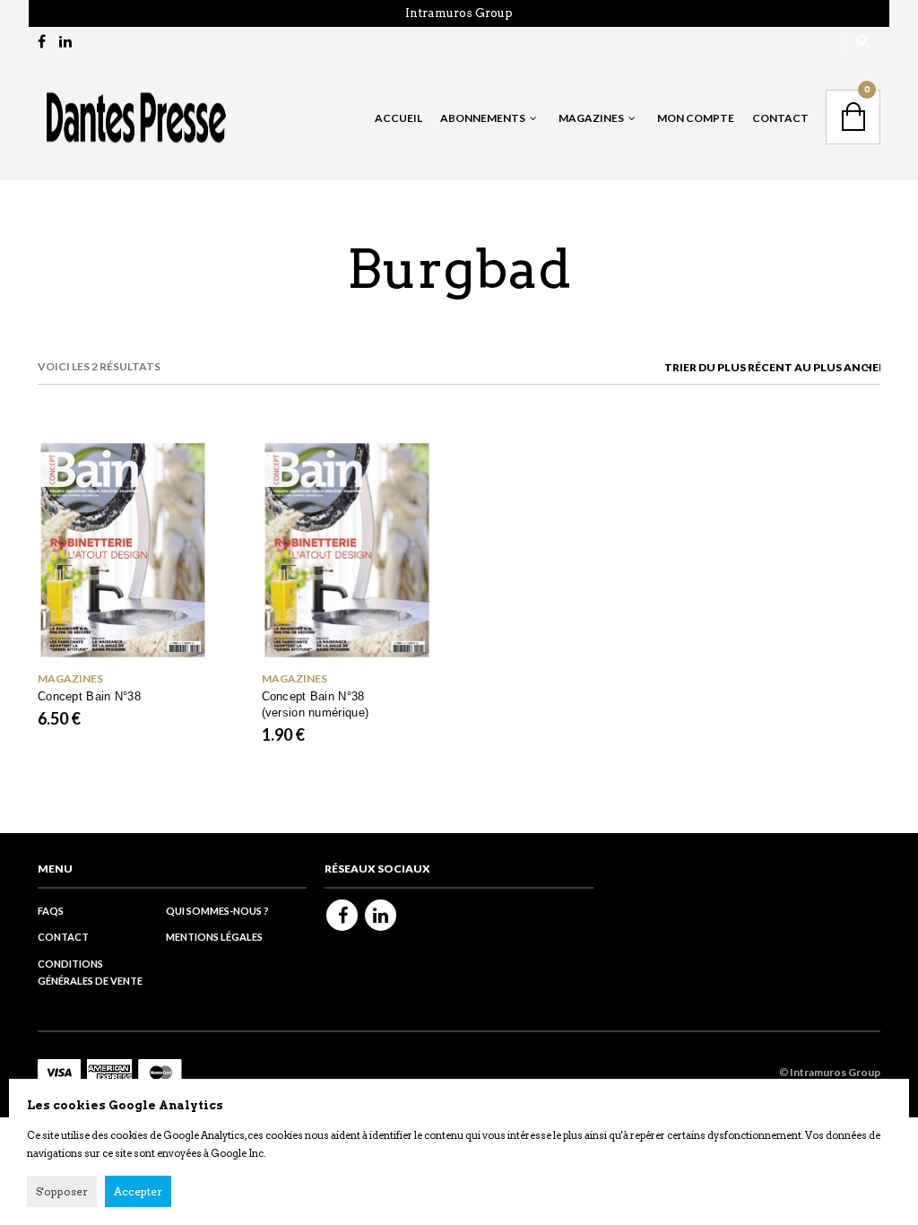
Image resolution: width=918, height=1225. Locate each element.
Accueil (398, 118)
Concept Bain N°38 (89, 696)
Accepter (138, 1191)
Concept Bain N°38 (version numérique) (315, 704)
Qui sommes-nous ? (217, 911)
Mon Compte (695, 118)
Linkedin (380, 915)
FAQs (51, 911)
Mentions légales (214, 937)
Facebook (342, 915)
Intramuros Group (459, 13)
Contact (780, 118)
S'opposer (62, 1191)
